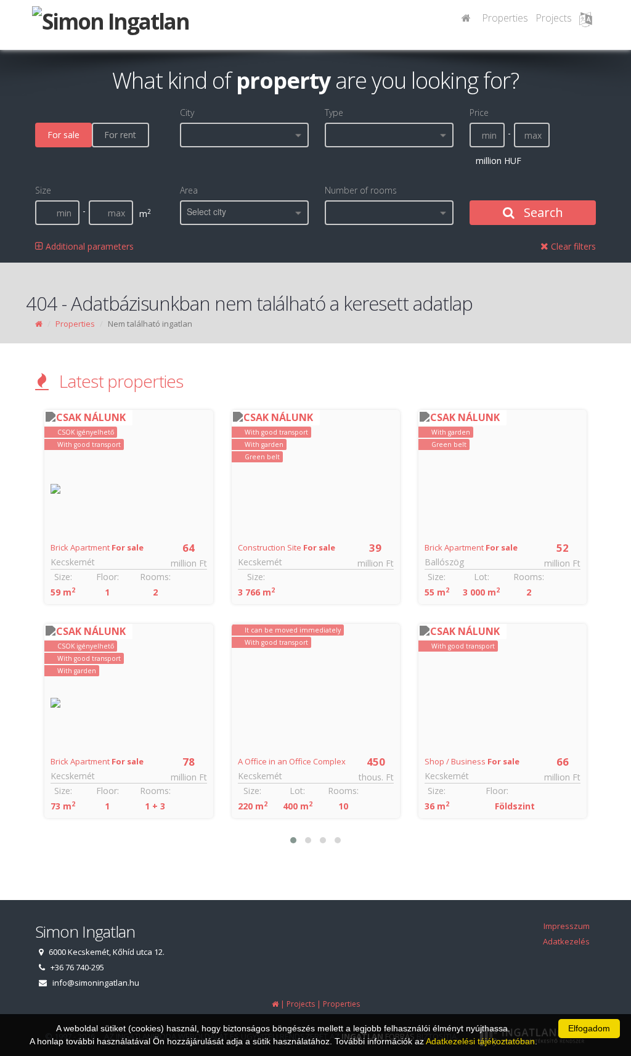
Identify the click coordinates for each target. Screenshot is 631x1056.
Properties (505, 18)
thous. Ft (376, 777)
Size (43, 190)
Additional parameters (88, 246)
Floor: (107, 577)
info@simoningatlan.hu (95, 982)
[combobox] (244, 135)
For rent (120, 135)
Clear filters (572, 246)
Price (479, 112)
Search (542, 212)
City (187, 112)
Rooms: (155, 577)
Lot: (297, 790)
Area (189, 190)
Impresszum (566, 925)
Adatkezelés (566, 941)
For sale (63, 135)
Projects (553, 18)
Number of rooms (361, 190)
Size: (63, 577)
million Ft (189, 563)
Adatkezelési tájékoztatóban (480, 1041)
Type (334, 112)
